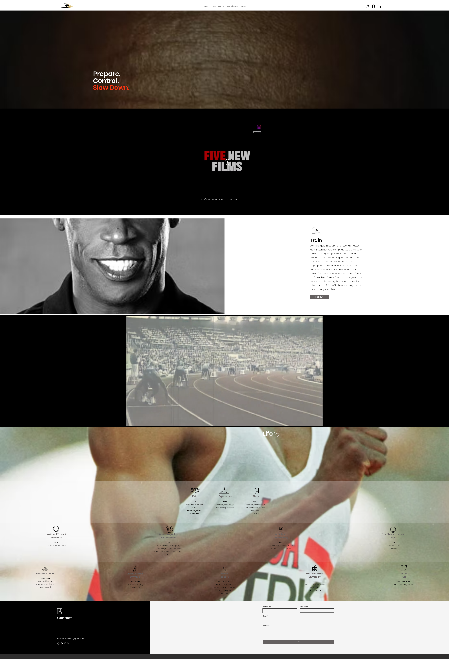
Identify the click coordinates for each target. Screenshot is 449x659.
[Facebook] (373, 6)
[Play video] (227, 162)
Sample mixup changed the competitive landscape (281, 545)
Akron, (404, 573)
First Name (267, 606)
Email (265, 616)
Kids (194, 496)
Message (266, 625)
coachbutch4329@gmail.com (71, 638)
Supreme (41, 573)
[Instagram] (367, 6)
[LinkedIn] (379, 6)
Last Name (304, 606)
